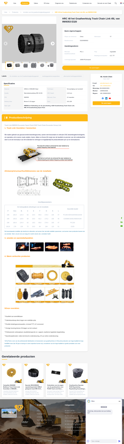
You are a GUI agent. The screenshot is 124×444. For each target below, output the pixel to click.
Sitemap (39, 426)
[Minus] (119, 401)
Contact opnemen (11, 394)
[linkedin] (122, 222)
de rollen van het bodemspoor (73, 424)
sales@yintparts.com (106, 83)
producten (40, 417)
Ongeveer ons (59, 3)
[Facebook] (122, 218)
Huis (14, 3)
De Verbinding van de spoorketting (75, 421)
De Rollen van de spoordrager (73, 430)
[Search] (115, 3)
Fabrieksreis (73, 3)
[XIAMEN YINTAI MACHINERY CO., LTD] (6, 3)
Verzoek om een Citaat (104, 3)
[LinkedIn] (106, 98)
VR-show (46, 3)
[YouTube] (110, 98)
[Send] (119, 441)
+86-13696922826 (105, 85)
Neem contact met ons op (44, 420)
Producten (25, 3)
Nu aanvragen (106, 103)
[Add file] (88, 441)
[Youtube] (122, 226)
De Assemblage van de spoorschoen (75, 427)
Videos (36, 3)
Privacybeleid (40, 423)
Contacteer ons (87, 3)
